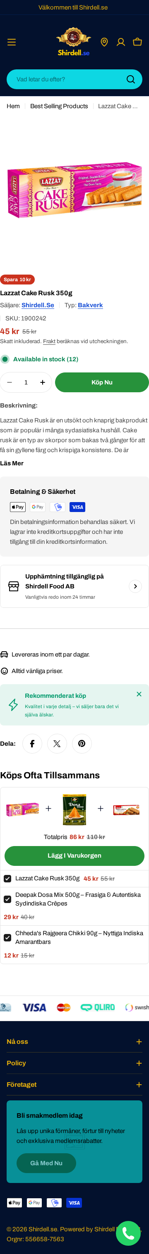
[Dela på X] (57, 744)
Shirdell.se (38, 305)
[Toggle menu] (12, 42)
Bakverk (90, 305)
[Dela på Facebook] (32, 744)
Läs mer (12, 463)
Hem (13, 106)
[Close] (139, 694)
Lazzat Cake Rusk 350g (47, 878)
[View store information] (135, 586)
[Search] (131, 79)
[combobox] (74, 79)
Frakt (49, 341)
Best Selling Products (59, 106)
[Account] (121, 42)
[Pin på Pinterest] (82, 744)
